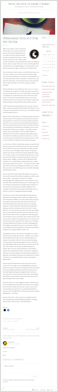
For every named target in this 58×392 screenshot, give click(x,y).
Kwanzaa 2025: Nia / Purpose (48, 89)
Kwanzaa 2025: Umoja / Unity (48, 105)
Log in (43, 129)
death (4, 321)
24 (48, 67)
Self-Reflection (19, 318)
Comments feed (45, 135)
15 (44, 64)
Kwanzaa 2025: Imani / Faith (48, 86)
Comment (34, 376)
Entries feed (44, 132)
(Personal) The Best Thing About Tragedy (32, 329)
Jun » (46, 75)
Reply (4, 355)
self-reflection (15, 321)
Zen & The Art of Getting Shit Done (8, 329)
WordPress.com (45, 138)
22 (44, 67)
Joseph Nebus (11, 342)
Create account (45, 126)
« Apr (43, 75)
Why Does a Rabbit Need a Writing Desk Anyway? (29, 12)
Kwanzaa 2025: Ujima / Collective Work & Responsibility (47, 94)
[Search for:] (49, 37)
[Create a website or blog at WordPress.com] (3, 388)
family (8, 321)
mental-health (11, 318)
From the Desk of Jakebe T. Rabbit (29, 4)
